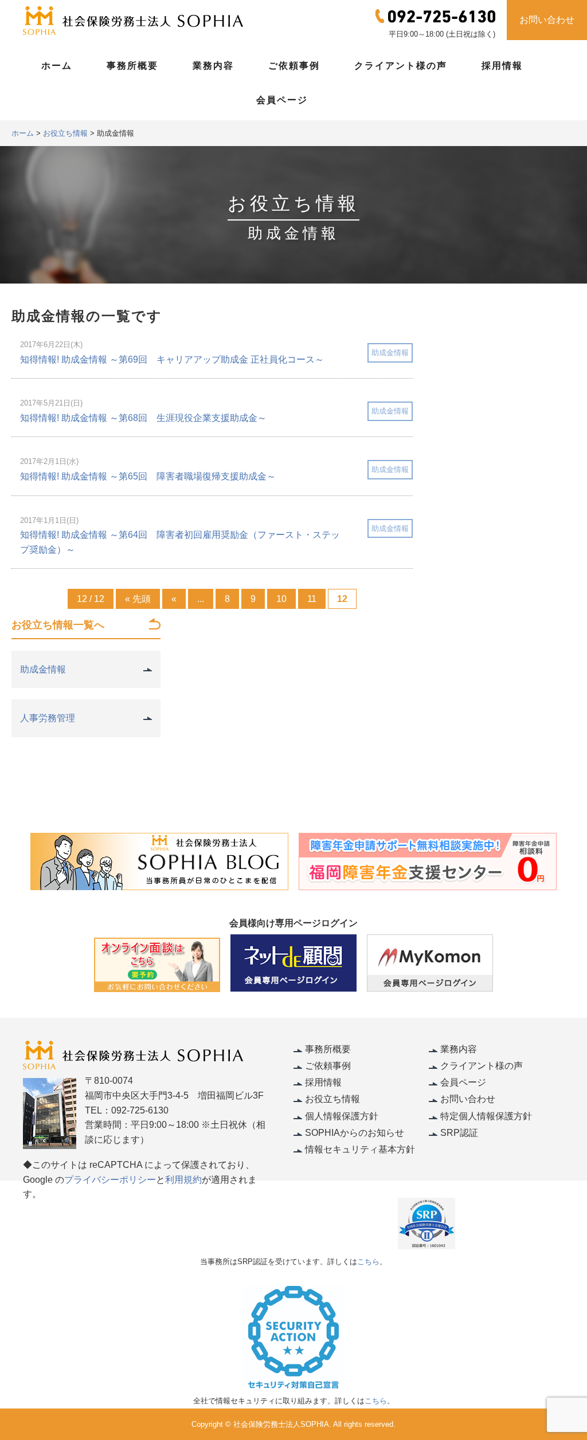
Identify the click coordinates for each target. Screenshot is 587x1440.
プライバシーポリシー (110, 1180)
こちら (368, 1261)
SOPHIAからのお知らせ (354, 1133)
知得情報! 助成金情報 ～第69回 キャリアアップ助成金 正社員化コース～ (172, 359)
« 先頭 (138, 599)
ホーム (56, 65)
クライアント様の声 (400, 65)
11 (311, 599)
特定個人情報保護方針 (486, 1116)
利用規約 (183, 1180)
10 (281, 599)
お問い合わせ (546, 20)
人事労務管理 (47, 718)
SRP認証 (459, 1133)
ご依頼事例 (294, 65)
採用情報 (502, 65)
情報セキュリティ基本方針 (360, 1149)
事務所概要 (132, 65)
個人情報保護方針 (341, 1116)
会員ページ (282, 100)
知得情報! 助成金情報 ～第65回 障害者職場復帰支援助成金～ (148, 476)
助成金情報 (390, 352)
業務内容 (213, 65)
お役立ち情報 (332, 1099)
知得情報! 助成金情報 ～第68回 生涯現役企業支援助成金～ (143, 418)
